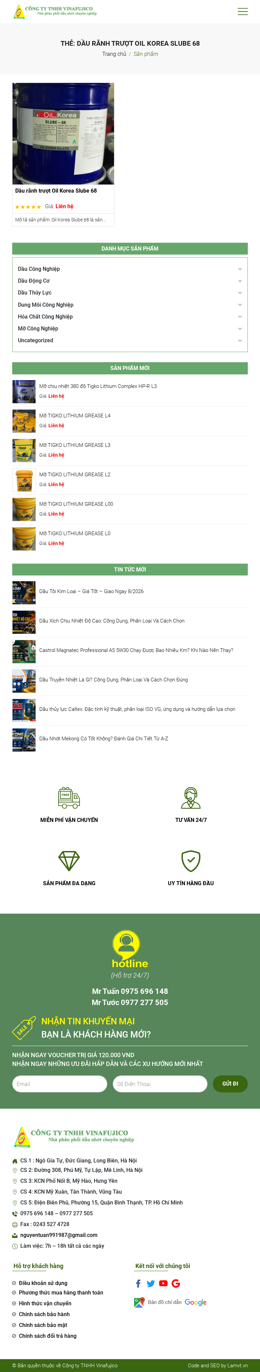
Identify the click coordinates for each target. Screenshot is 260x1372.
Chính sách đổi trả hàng (48, 1336)
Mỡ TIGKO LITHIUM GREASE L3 (74, 445)
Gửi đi (230, 1084)
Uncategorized (35, 340)
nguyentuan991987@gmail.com (59, 1235)
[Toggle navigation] (243, 11)
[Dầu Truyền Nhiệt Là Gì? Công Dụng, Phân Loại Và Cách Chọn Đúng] (24, 680)
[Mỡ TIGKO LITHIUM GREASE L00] (24, 509)
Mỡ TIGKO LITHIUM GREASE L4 (74, 416)
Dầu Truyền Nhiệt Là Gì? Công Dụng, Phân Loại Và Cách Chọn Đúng (113, 680)
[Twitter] (151, 1283)
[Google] (176, 1283)
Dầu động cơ (33, 281)
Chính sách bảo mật (43, 1325)
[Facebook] (138, 1283)
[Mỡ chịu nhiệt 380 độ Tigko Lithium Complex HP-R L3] (24, 391)
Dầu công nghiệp (39, 269)
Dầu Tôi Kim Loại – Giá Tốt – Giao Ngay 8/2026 (91, 591)
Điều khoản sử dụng (43, 1283)
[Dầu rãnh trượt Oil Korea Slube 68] (63, 133)
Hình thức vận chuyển (45, 1303)
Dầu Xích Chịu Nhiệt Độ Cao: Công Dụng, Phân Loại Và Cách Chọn (112, 621)
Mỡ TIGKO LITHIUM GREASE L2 (74, 475)
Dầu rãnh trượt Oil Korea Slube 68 (56, 191)
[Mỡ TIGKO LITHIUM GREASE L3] (24, 450)
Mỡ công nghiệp (38, 328)
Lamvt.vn (238, 1366)
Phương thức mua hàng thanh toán (61, 1292)
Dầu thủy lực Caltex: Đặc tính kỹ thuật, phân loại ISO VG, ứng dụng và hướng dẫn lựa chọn (137, 709)
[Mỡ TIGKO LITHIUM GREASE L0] (24, 538)
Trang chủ (114, 54)
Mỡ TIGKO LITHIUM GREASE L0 (74, 533)
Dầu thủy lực (34, 292)
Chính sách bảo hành (44, 1314)
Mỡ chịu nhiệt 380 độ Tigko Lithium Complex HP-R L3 (98, 386)
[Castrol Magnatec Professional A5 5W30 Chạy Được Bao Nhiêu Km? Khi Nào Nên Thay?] (24, 651)
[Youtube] (163, 1283)
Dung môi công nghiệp (45, 305)
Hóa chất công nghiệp (45, 316)
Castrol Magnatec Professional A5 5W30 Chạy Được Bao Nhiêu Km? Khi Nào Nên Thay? (136, 650)
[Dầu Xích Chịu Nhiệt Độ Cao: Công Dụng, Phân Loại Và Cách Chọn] (24, 621)
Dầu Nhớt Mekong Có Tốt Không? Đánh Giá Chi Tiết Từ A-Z (103, 739)
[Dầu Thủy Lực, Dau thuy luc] (54, 11)
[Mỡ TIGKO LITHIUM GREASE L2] (24, 479)
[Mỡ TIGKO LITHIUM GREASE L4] (24, 420)
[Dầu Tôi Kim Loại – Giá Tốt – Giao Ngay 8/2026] (24, 592)
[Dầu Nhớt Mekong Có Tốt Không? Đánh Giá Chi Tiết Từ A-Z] (24, 739)
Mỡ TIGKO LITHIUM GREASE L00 (76, 504)
